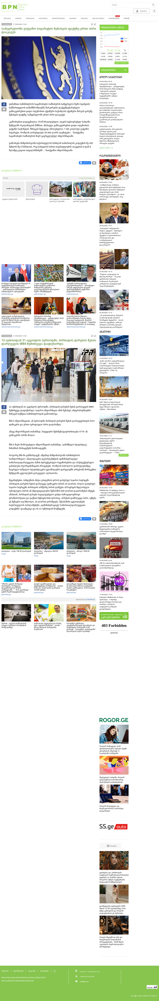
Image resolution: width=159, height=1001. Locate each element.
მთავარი (5, 971)
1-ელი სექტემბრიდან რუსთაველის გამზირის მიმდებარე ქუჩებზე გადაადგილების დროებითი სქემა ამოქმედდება (46, 287)
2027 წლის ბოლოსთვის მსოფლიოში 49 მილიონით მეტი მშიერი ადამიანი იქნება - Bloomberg (111, 405)
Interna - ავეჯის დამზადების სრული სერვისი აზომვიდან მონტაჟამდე (13, 625)
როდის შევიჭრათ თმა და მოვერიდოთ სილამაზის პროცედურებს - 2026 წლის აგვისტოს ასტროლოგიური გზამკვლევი (111, 942)
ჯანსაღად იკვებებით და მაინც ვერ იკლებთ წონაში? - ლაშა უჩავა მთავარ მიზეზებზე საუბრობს (47, 626)
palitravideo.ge (7, 294)
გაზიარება (86, 163)
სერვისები (44, 971)
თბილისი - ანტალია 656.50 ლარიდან (46, 552)
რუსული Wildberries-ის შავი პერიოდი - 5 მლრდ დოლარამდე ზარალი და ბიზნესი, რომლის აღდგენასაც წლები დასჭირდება (111, 603)
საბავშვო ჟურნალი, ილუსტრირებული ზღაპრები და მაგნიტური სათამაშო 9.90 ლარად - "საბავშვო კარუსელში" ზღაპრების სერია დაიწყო (81, 627)
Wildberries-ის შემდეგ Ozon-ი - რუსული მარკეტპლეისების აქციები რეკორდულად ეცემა (112, 493)
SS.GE (5, 178)
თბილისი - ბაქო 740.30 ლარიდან (16, 551)
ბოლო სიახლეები (110, 77)
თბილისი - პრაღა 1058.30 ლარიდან (78, 552)
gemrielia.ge (6, 594)
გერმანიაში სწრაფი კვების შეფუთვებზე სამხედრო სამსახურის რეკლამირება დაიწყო (111, 530)
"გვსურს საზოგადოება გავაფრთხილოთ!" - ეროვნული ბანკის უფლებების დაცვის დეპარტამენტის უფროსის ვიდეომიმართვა (80, 287)
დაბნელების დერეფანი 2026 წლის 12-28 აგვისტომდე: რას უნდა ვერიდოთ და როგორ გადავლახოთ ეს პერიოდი (112, 909)
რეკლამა (32, 971)
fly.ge (3, 554)
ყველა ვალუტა (121, 63)
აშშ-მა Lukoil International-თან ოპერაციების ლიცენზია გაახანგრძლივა (111, 565)
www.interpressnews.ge (10, 327)
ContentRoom (90, 599)
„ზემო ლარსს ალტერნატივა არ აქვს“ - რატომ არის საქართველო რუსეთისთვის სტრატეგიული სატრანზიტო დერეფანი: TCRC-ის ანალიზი (111, 367)
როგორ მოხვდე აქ (86, 178)
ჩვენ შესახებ (18, 971)
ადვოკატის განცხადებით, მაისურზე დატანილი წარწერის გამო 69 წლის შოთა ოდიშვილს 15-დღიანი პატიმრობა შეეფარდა (15, 320)
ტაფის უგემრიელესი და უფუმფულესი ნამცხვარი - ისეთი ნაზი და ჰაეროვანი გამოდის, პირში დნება (48, 587)
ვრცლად (123, 455)
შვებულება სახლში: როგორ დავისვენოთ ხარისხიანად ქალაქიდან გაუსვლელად (112, 779)
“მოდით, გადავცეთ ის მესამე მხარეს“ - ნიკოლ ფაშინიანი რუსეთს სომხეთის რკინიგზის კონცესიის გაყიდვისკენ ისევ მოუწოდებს (110, 280)
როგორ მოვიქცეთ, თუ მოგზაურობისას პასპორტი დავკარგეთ (111, 808)
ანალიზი (105, 331)
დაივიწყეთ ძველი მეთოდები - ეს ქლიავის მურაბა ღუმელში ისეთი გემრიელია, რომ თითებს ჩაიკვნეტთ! (81, 587)
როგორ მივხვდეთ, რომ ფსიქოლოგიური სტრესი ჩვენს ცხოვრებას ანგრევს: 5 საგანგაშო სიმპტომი (113, 749)
